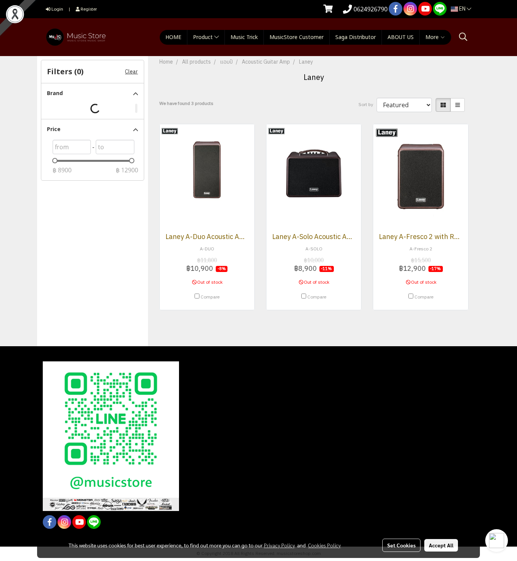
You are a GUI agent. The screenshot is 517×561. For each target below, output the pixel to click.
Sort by (367, 105)
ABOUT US (401, 37)
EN (462, 9)
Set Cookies (401, 545)
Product (203, 37)
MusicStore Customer (296, 37)
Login (56, 8)
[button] (463, 37)
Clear (131, 72)
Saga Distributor (355, 37)
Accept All (441, 545)
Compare (210, 297)
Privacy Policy (279, 545)
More (432, 37)
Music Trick (244, 37)
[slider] (55, 160)
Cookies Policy (324, 545)
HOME (173, 37)
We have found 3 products (186, 103)
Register (88, 8)
